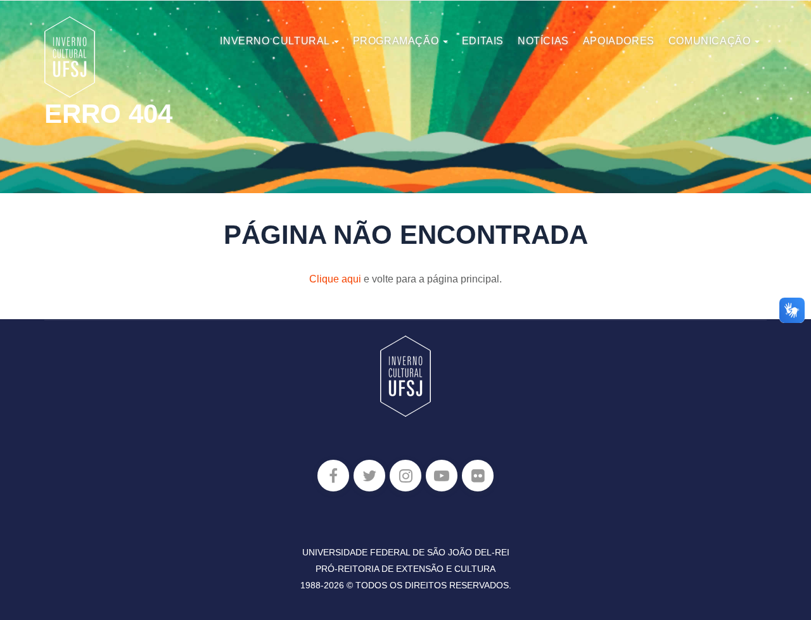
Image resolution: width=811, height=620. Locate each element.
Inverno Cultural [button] (276, 40)
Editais (483, 40)
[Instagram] (405, 475)
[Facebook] (333, 475)
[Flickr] (478, 475)
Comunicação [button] (710, 40)
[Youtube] (441, 475)
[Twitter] (369, 475)
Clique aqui (335, 279)
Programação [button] (397, 40)
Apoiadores (619, 40)
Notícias (543, 40)
